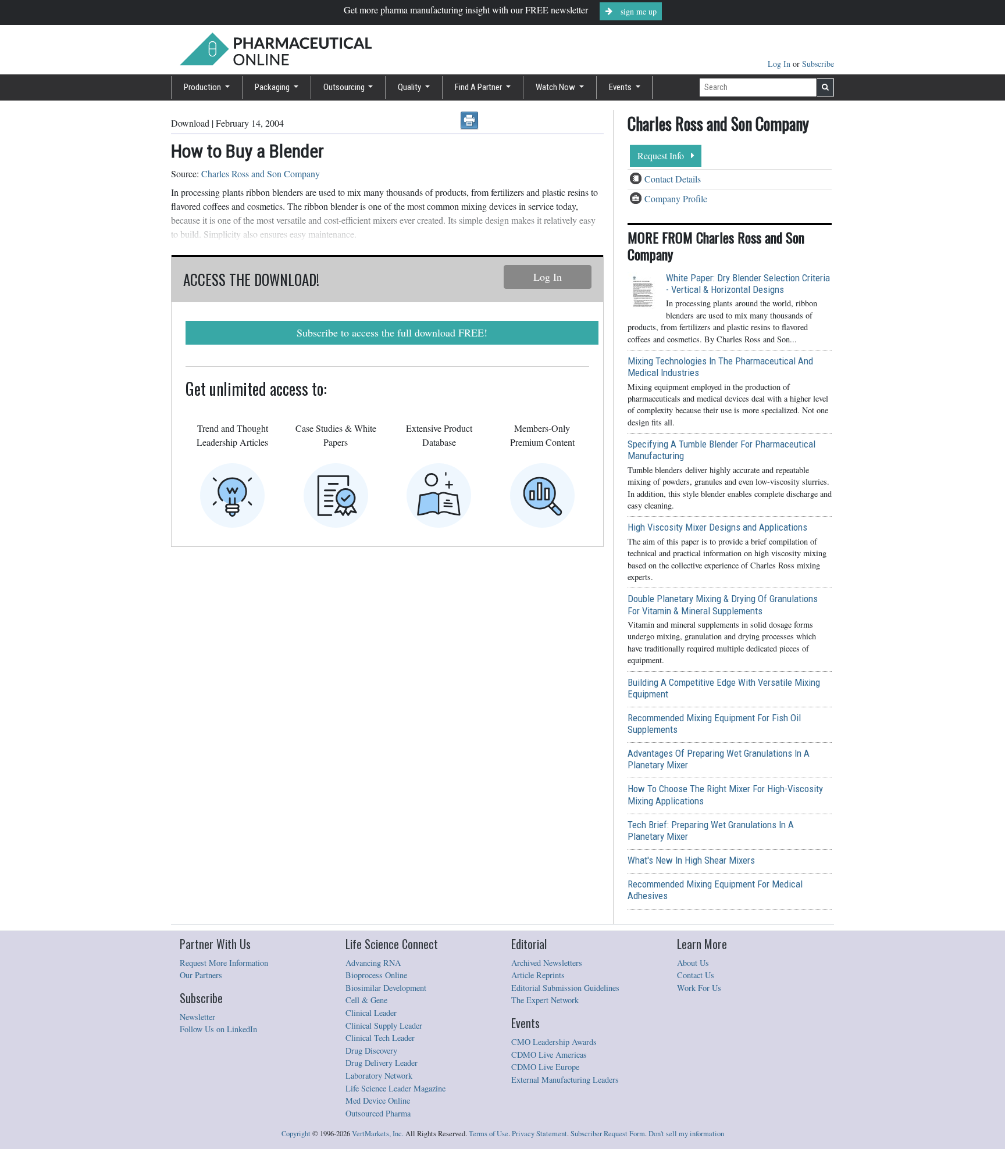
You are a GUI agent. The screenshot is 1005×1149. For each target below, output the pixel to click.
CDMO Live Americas (549, 1054)
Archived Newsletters (546, 962)
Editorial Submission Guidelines (565, 987)
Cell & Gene (366, 999)
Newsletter (197, 1016)
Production (203, 87)
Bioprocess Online (376, 974)
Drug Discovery (371, 1050)
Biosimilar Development (385, 987)
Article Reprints (538, 974)
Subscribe (818, 63)
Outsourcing (344, 87)
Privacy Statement (539, 1134)
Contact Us (695, 974)
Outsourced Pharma (378, 1113)
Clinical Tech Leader (380, 1037)
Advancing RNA (373, 962)
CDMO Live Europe (545, 1066)
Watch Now (556, 87)
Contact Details (672, 179)
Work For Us (699, 987)
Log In (780, 63)
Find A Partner (479, 87)
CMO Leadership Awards (554, 1041)
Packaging (273, 87)
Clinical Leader (371, 1012)
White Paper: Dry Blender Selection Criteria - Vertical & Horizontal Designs (748, 283)
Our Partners (201, 974)
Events (621, 87)
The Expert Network (545, 999)
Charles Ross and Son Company (260, 173)
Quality (410, 87)
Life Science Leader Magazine (395, 1088)
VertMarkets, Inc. (378, 1134)
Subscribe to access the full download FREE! (392, 332)
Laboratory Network (378, 1075)
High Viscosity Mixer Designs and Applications (717, 527)
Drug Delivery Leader (381, 1062)
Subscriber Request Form (608, 1134)
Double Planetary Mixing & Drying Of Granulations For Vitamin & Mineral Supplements (723, 604)
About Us (693, 962)
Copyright (296, 1134)
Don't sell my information (686, 1134)
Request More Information (224, 962)
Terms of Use (488, 1134)
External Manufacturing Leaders (565, 1079)
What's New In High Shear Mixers (691, 860)
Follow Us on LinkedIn (218, 1029)
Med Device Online (377, 1100)
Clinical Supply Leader (383, 1025)
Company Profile (675, 198)
